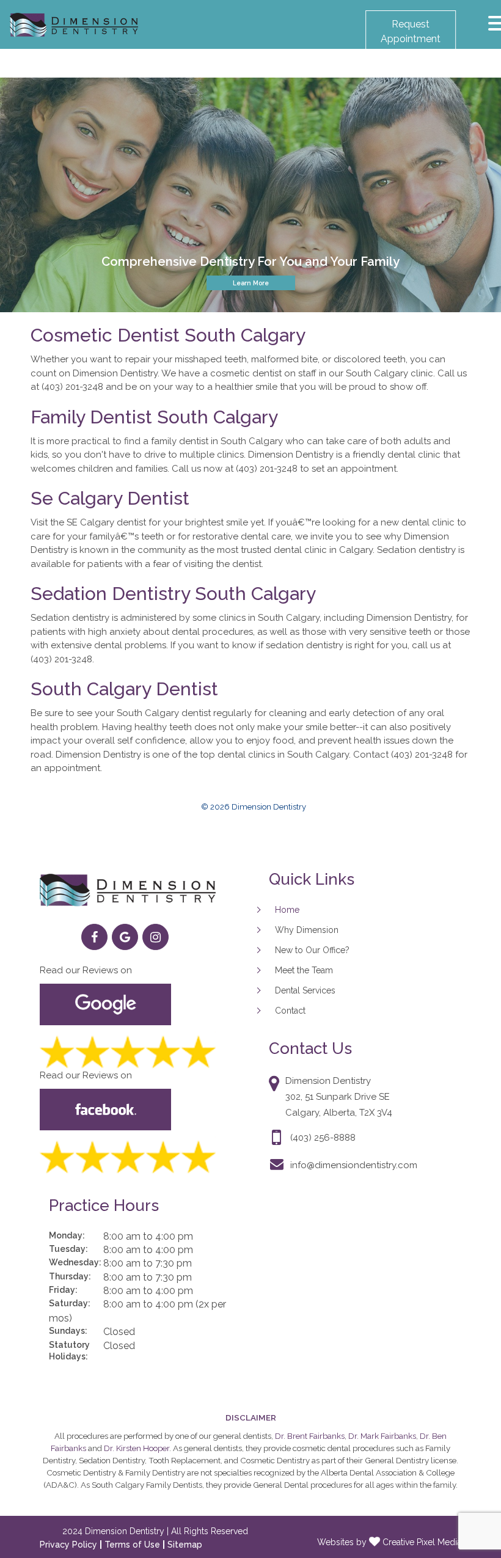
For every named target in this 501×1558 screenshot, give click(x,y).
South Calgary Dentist (124, 689)
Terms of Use (132, 1544)
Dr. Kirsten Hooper (136, 1448)
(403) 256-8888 (323, 1137)
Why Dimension (306, 930)
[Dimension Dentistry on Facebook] (94, 937)
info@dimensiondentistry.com (353, 1165)
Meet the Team (304, 970)
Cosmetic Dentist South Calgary (168, 335)
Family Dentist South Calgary (154, 417)
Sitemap (184, 1544)
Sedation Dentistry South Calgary (173, 593)
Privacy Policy (68, 1544)
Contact (290, 1010)
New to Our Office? (312, 950)
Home (287, 910)
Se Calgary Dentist (110, 498)
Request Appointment (411, 31)
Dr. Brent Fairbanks (310, 1436)
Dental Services (305, 990)
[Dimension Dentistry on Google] (125, 937)
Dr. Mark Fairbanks (382, 1436)
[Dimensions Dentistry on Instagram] (155, 937)
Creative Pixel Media (420, 1542)
